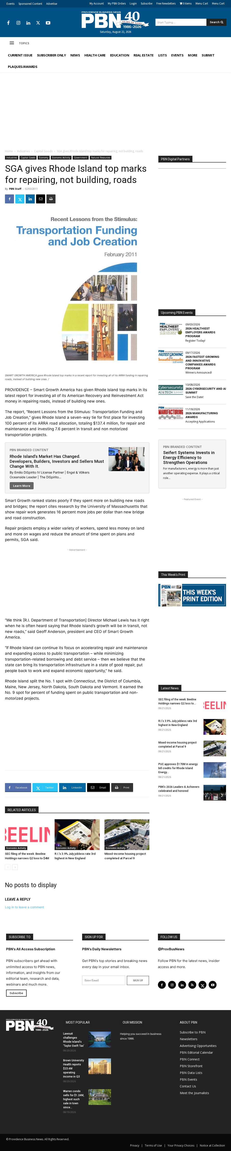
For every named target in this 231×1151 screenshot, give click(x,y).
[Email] (40, 198)
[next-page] (15, 867)
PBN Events (188, 1079)
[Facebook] (8, 23)
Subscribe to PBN (193, 1032)
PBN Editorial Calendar (196, 1052)
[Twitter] (38, 23)
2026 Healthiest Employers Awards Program (200, 332)
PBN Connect (190, 1059)
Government (80, 157)
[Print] (50, 198)
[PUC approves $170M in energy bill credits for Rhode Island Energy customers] (214, 770)
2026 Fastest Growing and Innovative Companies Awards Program (202, 362)
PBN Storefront (191, 1066)
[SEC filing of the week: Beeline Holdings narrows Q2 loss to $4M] (27, 834)
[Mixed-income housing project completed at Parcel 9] (126, 834)
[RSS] (192, 985)
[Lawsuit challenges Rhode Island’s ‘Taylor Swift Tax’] (99, 1039)
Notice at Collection (212, 1145)
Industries (23, 151)
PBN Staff (15, 188)
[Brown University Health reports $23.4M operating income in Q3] (99, 1066)
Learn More (21, 486)
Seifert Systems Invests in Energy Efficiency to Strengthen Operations (189, 457)
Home (9, 151)
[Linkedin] (28, 23)
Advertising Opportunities (198, 1046)
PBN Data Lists (191, 1073)
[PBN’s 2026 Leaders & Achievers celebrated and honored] (214, 793)
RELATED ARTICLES (22, 810)
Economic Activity (61, 157)
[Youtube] (48, 23)
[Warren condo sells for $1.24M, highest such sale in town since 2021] (99, 1097)
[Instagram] (18, 23)
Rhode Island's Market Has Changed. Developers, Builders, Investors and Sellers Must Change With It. (57, 461)
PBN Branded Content (29, 450)
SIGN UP (138, 980)
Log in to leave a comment (24, 907)
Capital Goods (43, 151)
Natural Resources (100, 157)
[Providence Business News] (115, 19)
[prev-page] (8, 867)
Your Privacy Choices (181, 1145)
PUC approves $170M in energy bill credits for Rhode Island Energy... (178, 768)
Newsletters (188, 1039)
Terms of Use (153, 1145)
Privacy (134, 1145)
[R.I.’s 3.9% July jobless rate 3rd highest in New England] (77, 834)
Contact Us (188, 1086)
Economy (43, 157)
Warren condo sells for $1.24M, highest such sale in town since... (73, 1099)
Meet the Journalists (194, 1093)
